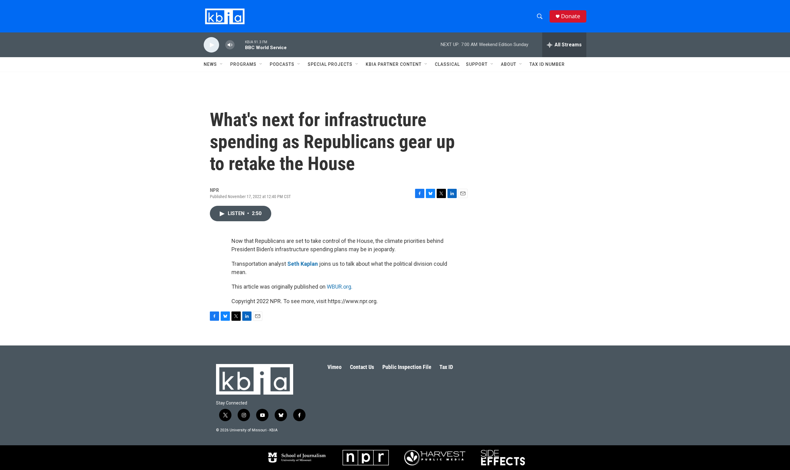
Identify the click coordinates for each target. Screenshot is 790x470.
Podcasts (282, 64)
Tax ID (446, 367)
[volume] (230, 45)
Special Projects (330, 64)
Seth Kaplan (302, 263)
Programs (243, 64)
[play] (211, 45)
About (508, 64)
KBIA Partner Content (394, 64)
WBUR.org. (339, 286)
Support (477, 64)
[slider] (240, 44)
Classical (447, 64)
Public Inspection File (406, 367)
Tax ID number (547, 64)
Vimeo (334, 367)
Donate (570, 16)
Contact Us (362, 367)
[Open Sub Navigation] (221, 64)
